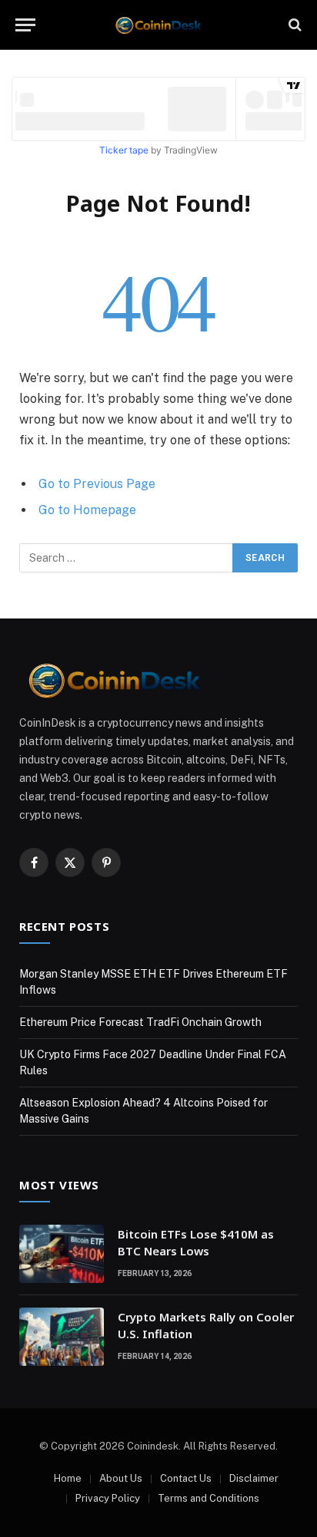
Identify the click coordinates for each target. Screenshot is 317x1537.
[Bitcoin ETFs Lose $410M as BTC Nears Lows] (61, 1254)
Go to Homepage (87, 510)
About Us (120, 1478)
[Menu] (25, 25)
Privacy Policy (107, 1498)
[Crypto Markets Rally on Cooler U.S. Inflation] (61, 1337)
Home (68, 1478)
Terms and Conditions (208, 1498)
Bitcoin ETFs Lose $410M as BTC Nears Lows (196, 1242)
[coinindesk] (159, 25)
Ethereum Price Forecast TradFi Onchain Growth (140, 1022)
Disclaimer (254, 1478)
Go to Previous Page (96, 484)
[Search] (293, 25)
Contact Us (186, 1478)
